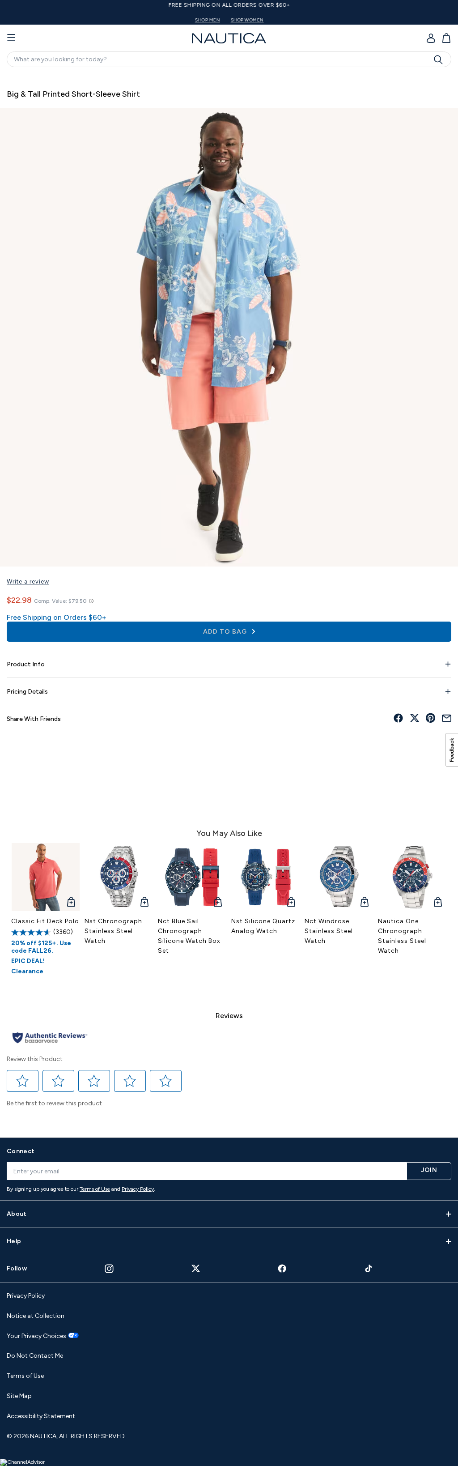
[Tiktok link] (369, 1268)
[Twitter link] (195, 1268)
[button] (23, 1081)
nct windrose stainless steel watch (329, 931)
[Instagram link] (109, 1268)
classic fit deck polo (45, 921)
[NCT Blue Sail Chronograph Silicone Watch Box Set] (192, 877)
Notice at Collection (35, 1316)
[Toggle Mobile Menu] (11, 38)
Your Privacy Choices (36, 1336)
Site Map (19, 1396)
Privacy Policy (138, 1189)
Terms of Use (95, 1189)
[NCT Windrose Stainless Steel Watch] (339, 877)
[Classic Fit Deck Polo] (46, 877)
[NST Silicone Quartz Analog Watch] (266, 877)
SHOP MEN (207, 20)
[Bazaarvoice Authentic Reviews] (50, 1038)
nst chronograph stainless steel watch (113, 931)
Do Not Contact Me (35, 1355)
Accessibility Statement (41, 1416)
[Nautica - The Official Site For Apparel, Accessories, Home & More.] (229, 38)
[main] (229, 601)
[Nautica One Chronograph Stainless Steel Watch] (412, 877)
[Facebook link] (282, 1268)
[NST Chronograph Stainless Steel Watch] (119, 877)
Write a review (28, 581)
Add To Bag (226, 631)
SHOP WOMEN (246, 20)
